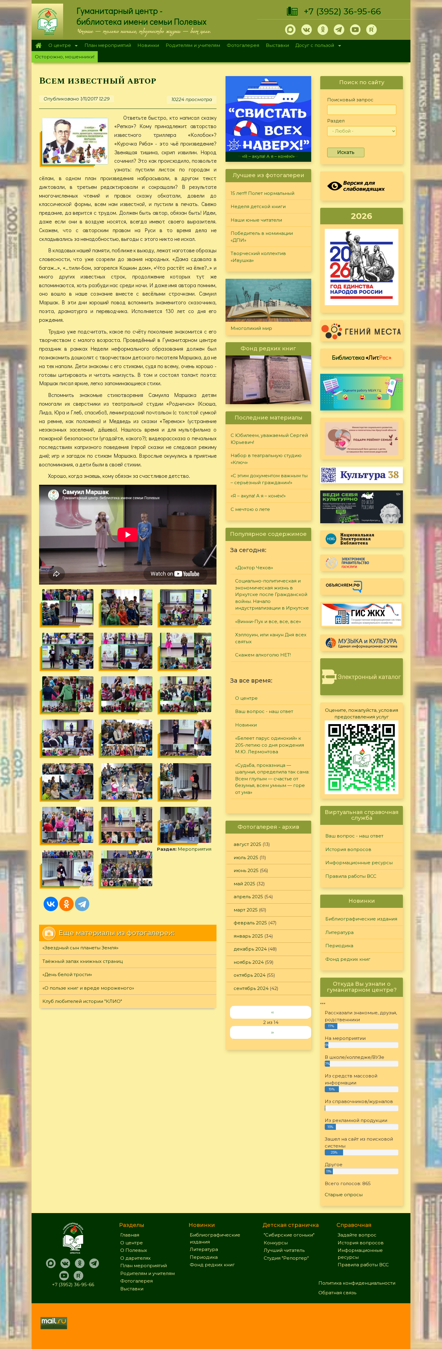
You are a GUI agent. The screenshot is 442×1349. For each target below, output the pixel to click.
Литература (339, 932)
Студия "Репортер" (286, 1258)
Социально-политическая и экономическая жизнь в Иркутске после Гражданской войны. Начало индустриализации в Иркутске (272, 594)
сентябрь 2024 (251, 988)
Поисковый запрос (350, 100)
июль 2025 (246, 857)
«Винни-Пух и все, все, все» (268, 621)
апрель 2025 (248, 896)
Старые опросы (344, 1194)
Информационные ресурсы (359, 862)
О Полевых (133, 1250)
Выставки (277, 45)
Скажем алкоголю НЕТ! (263, 655)
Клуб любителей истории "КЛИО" (82, 1001)
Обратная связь (337, 1292)
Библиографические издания (361, 919)
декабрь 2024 (250, 949)
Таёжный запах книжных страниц (82, 961)
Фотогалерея (243, 45)
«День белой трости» (67, 974)
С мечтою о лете (268, 156)
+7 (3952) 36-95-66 (342, 11)
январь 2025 (248, 936)
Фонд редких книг (347, 959)
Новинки (148, 45)
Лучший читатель (284, 1250)
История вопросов (348, 849)
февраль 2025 (250, 923)
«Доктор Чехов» (254, 567)
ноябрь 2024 (249, 962)
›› (272, 1032)
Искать (346, 152)
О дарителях (135, 1258)
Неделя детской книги (258, 206)
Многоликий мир (251, 328)
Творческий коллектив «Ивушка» (258, 256)
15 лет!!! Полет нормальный (262, 193)
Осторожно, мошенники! (64, 57)
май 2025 (244, 884)
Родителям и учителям (193, 45)
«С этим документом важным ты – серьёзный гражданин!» (269, 479)
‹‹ (272, 1012)
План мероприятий (107, 45)
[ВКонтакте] (51, 904)
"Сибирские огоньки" (289, 1235)
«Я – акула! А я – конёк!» (258, 496)
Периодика (339, 945)
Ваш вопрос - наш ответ (264, 711)
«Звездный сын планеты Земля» (80, 948)
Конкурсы (276, 1243)
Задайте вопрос (357, 1235)
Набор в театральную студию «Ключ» (266, 459)
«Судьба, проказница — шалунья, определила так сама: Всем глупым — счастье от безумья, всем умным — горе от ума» (272, 778)
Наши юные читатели (256, 220)
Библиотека (361, 357)
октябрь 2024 (250, 975)
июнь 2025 (246, 870)
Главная (38, 45)
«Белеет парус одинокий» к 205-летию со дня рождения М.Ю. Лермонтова (269, 744)
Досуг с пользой (313, 45)
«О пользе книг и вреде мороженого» (88, 988)
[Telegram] (82, 904)
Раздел (336, 121)
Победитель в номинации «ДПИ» (262, 236)
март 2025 (246, 910)
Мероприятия (194, 849)
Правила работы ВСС (350, 876)
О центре (58, 45)
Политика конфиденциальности (356, 1283)
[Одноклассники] (66, 904)
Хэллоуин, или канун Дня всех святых (270, 638)
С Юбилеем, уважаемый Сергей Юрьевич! (269, 438)
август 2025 (247, 844)
